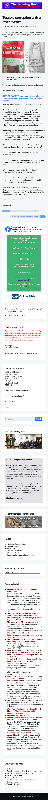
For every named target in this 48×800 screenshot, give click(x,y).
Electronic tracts (13, 553)
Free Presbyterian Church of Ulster (20, 773)
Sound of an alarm (14, 782)
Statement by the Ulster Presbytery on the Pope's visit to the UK (24, 619)
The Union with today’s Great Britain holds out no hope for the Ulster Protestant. (25, 640)
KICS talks (11, 548)
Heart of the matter (14, 775)
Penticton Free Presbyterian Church (21, 780)
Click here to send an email (16, 391)
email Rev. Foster (12, 353)
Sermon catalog (13, 546)
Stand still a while (14, 784)
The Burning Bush (29, 796)
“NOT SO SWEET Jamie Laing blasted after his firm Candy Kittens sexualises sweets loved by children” (22, 98)
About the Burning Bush (16, 544)
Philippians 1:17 (24, 280)
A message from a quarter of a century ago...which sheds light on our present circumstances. (23, 735)
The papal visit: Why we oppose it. (21, 622)
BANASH (10, 769)
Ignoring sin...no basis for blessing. (22, 635)
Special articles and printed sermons (21, 555)
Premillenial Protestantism (18, 715)
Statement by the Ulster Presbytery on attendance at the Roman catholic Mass (23, 614)
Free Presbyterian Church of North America (24, 771)
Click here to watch (14, 498)
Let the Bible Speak (14, 778)
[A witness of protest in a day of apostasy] (22, 5)
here (27, 286)
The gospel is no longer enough (20, 700)
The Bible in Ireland (14, 551)
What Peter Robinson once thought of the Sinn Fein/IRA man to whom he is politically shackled (24, 711)
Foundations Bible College (18, 681)
